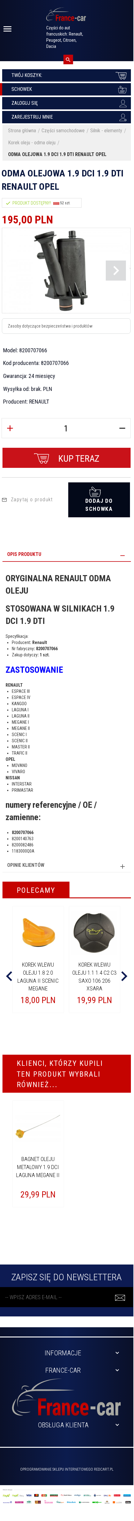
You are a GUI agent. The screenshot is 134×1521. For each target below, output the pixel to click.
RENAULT (39, 401)
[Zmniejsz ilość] (122, 428)
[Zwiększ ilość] (10, 428)
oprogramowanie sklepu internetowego (56, 1469)
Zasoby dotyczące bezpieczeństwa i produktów (50, 326)
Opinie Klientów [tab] (25, 865)
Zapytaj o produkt (32, 499)
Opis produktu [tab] (24, 554)
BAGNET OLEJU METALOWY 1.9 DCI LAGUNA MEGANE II (38, 1167)
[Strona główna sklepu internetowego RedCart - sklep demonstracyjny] (66, 17)
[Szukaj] (68, 59)
